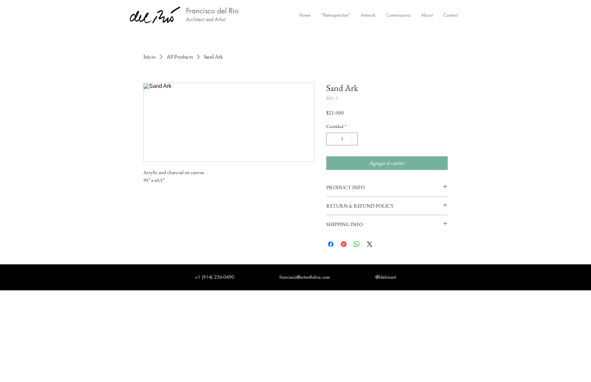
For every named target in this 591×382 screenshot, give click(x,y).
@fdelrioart (385, 277)
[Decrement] (331, 139)
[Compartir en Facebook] (331, 244)
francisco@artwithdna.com (304, 277)
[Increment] (352, 139)
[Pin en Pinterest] (344, 244)
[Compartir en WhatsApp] (357, 244)
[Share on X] (370, 244)
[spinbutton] (342, 139)
